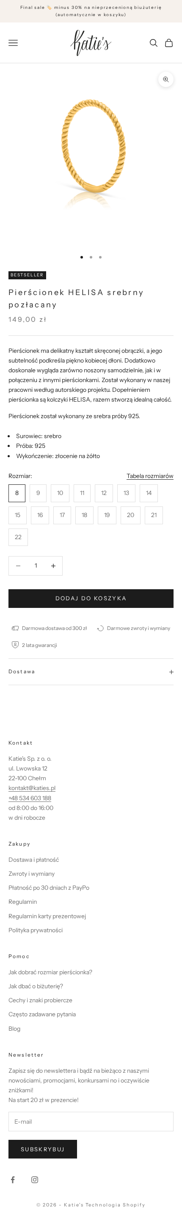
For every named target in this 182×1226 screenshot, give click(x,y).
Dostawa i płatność (33, 859)
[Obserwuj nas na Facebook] (12, 1179)
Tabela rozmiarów (150, 476)
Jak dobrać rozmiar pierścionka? (50, 972)
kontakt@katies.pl (31, 788)
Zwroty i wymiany (31, 873)
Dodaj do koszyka (91, 598)
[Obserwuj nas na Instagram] (34, 1179)
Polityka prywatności (35, 930)
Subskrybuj (43, 1149)
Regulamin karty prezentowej (47, 916)
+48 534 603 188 (29, 798)
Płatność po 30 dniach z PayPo (48, 887)
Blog (14, 1028)
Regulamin (22, 901)
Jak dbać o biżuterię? (35, 986)
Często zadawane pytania (42, 1014)
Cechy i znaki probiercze (40, 1000)
